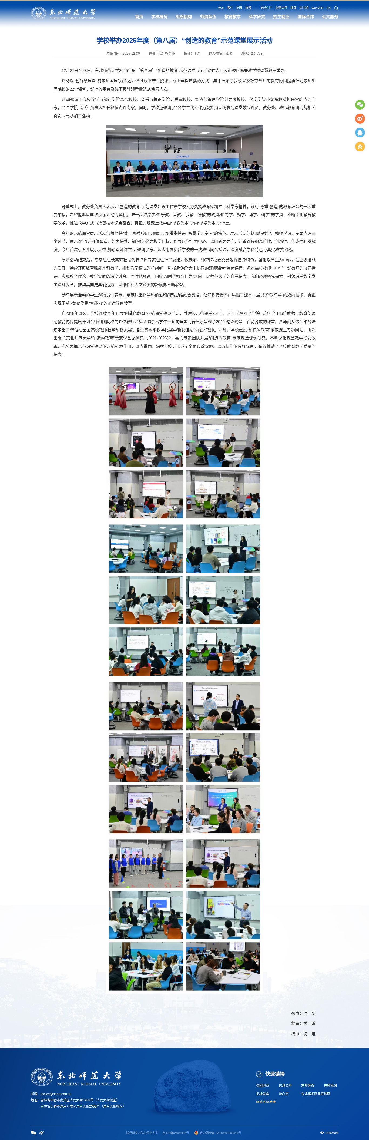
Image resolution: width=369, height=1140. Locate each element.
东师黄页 (307, 1086)
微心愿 (284, 1094)
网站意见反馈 (266, 1102)
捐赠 (248, 7)
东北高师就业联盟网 (315, 1094)
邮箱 (293, 7)
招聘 (239, 7)
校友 (221, 7)
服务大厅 (281, 7)
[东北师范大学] (63, 13)
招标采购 (262, 1094)
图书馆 (304, 7)
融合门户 (267, 7)
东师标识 (330, 1086)
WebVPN (317, 7)
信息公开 (285, 1086)
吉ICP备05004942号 (175, 1132)
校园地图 (262, 1086)
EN (329, 7)
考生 (230, 7)
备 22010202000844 (225, 1132)
